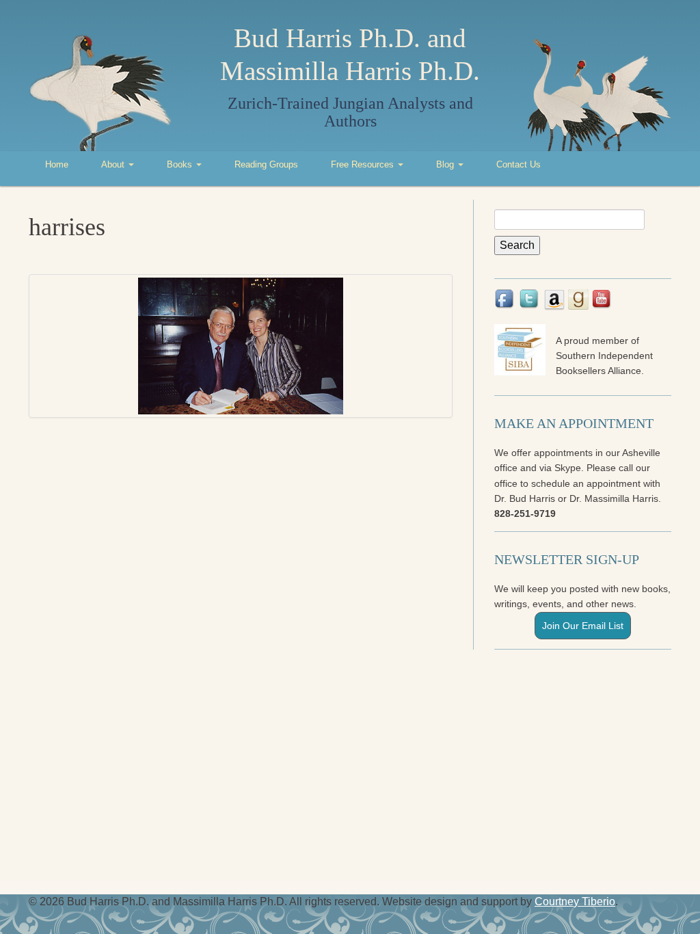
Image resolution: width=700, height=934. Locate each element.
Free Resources (363, 164)
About (114, 164)
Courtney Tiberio (575, 901)
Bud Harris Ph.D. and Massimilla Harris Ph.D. (350, 54)
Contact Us (518, 164)
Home (56, 164)
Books (181, 164)
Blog (446, 164)
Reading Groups (266, 164)
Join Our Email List (582, 625)
